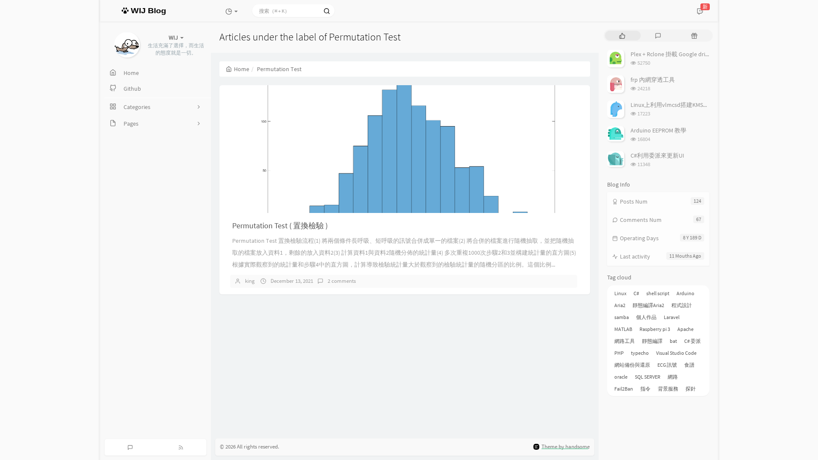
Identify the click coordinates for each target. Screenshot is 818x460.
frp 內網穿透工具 (653, 79)
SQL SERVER (647, 377)
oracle (621, 377)
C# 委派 (692, 341)
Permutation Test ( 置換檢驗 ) (280, 225)
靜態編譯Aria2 (648, 305)
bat (673, 341)
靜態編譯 (652, 341)
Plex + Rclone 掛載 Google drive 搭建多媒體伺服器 (695, 54)
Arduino (685, 293)
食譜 (689, 365)
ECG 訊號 (667, 365)
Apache (685, 329)
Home (241, 69)
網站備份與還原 (632, 365)
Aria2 (619, 305)
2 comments (342, 281)
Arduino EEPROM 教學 (658, 130)
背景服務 (668, 388)
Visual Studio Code (676, 353)
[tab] (622, 35)
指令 (645, 388)
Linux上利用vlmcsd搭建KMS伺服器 (676, 105)
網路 (673, 377)
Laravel (672, 317)
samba (621, 317)
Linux (620, 293)
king (250, 281)
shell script (657, 293)
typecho (640, 353)
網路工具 (624, 341)
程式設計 (681, 305)
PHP (619, 353)
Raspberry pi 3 (654, 329)
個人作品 (646, 317)
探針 (691, 388)
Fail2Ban (623, 388)
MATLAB (623, 329)
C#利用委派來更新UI (657, 155)
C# (636, 293)
